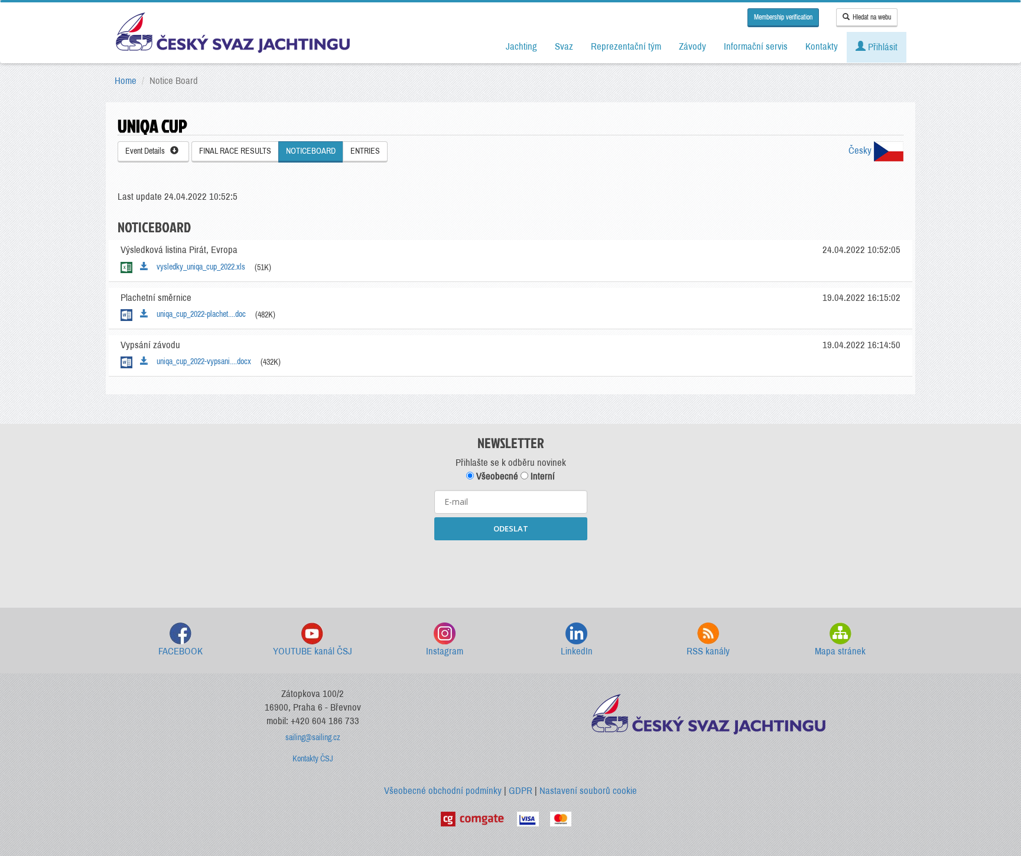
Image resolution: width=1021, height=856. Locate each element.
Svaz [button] (564, 46)
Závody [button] (692, 46)
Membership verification (783, 17)
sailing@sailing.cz (312, 737)
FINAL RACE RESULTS (235, 151)
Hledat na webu (872, 17)
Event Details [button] (147, 151)
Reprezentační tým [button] (626, 46)
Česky (861, 150)
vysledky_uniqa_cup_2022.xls (198, 266)
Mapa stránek (840, 651)
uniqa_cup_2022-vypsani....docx (201, 361)
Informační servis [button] (756, 46)
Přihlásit (882, 47)
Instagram (444, 651)
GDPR (520, 791)
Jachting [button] (521, 46)
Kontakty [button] (821, 46)
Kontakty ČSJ (312, 758)
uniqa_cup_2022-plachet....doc (198, 314)
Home (125, 81)
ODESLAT (510, 528)
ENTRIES (365, 151)
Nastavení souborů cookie (588, 791)
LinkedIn (577, 651)
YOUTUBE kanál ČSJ (312, 651)
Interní (541, 476)
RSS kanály (708, 651)
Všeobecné (496, 476)
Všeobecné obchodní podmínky (443, 791)
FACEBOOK (180, 651)
